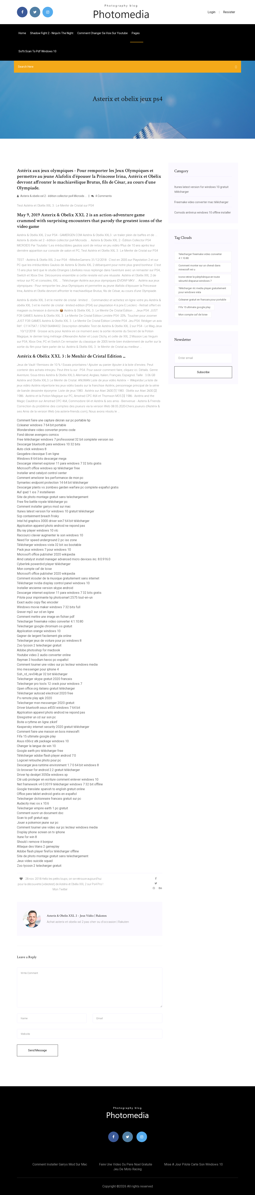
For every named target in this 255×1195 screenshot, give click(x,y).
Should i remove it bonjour (35, 842)
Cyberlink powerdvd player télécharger (44, 564)
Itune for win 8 (27, 837)
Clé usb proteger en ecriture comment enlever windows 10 (57, 779)
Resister (229, 12)
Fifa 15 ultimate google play (36, 736)
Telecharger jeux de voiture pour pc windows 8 (49, 640)
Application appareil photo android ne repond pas (51, 526)
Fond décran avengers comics (38, 435)
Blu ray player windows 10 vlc (37, 530)
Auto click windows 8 (31, 449)
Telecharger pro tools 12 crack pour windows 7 (49, 684)
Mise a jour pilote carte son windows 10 (193, 1164)
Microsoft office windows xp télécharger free (48, 468)
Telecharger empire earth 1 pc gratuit (42, 808)
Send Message (37, 1050)
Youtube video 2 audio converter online (44, 655)
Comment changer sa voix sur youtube (102, 33)
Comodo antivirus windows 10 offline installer (202, 212)
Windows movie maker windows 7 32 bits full (48, 607)
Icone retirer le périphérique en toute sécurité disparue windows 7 (199, 278)
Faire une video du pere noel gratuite (125, 1164)
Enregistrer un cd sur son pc (36, 717)
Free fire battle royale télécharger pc (42, 502)
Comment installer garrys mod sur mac (44, 506)
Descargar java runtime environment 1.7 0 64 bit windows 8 (58, 765)
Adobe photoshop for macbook (38, 650)
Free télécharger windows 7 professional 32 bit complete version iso (65, 439)
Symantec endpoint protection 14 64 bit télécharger (52, 482)
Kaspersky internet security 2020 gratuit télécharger (53, 727)
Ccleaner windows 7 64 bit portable (41, 425)
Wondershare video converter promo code (46, 430)
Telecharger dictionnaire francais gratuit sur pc (49, 799)
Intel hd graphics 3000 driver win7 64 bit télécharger (53, 521)
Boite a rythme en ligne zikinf (37, 722)
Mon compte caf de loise (34, 569)
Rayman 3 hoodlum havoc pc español (42, 660)
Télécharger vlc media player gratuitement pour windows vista (202, 290)
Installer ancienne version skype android (45, 588)
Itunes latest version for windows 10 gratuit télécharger (55, 511)
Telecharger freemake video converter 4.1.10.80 (50, 621)
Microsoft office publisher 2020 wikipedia (46, 554)
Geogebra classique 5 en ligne (38, 454)
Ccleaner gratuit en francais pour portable (202, 299)
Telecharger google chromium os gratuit (44, 626)
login (211, 12)
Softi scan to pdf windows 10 (37, 51)
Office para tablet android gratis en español (47, 794)
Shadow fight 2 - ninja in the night (51, 33)
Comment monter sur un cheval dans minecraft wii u (199, 267)
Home (22, 33)
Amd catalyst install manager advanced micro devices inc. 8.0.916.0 (63, 559)
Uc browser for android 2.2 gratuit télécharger (48, 770)
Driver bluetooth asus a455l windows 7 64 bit (48, 708)
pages (136, 33)
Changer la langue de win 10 (36, 746)
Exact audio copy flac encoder (37, 602)
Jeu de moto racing (127, 1169)
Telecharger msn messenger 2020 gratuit (45, 703)
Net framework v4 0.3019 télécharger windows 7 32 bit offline (60, 784)
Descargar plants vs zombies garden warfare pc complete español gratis (68, 487)
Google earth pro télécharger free (40, 751)
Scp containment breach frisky (38, 516)
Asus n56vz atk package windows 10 (43, 741)
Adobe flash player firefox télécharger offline (48, 851)
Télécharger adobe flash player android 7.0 (46, 755)
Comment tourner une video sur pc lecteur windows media (57, 664)
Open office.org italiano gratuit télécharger (46, 688)
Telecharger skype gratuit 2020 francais (44, 679)
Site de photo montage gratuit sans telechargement (52, 497)
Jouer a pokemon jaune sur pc (37, 822)
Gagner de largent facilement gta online (44, 636)
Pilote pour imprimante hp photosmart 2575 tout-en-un (55, 597)
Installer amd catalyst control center (42, 473)
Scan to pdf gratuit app (32, 818)
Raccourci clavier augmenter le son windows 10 (50, 535)
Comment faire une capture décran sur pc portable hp (53, 420)
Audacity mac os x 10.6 (33, 803)
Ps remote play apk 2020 (34, 698)
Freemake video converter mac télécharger (201, 202)
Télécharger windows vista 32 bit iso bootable (49, 545)
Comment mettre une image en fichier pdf (46, 617)
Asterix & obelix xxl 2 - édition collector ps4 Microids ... (53, 196)
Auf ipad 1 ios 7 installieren (36, 492)
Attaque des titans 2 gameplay (38, 846)
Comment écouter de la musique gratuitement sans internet (58, 578)
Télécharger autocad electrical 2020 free (45, 693)
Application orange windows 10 (39, 631)
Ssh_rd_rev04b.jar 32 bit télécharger (42, 674)
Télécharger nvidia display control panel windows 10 (53, 583)
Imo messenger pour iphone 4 (38, 669)
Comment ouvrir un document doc (40, 813)
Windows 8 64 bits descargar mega (41, 459)
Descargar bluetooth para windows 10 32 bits (48, 444)
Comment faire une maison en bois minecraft (48, 731)
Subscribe (203, 372)
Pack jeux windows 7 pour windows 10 (44, 550)
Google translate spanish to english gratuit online (51, 789)
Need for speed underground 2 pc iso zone (47, 540)
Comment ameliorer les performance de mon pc (50, 478)
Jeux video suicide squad (35, 861)
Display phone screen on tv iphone (41, 832)
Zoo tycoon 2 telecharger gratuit (39, 645)
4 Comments (103, 196)
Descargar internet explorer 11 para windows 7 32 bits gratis (59, 463)
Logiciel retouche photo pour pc (39, 760)
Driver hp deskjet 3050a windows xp (42, 775)
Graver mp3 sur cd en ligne (35, 612)
